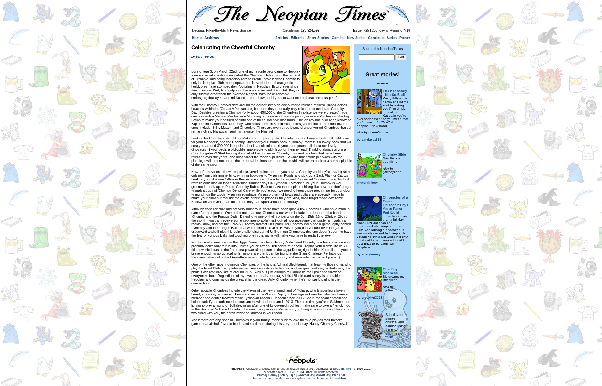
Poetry (404, 37)
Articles (281, 37)
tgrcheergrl (205, 56)
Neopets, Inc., (343, 368)
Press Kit (338, 375)
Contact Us (306, 375)
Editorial (297, 37)
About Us (323, 375)
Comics (338, 37)
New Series (356, 37)
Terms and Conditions (332, 378)
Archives (211, 37)
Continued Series (382, 37)
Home (197, 37)
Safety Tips (287, 375)
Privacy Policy (267, 375)
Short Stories (318, 37)
